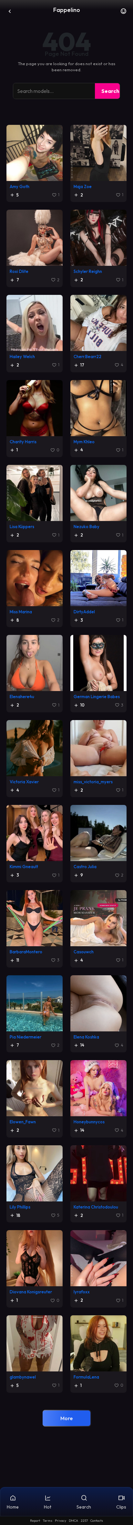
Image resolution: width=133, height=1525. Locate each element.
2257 (84, 1521)
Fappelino (66, 10)
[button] (123, 13)
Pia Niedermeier (25, 1036)
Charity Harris (23, 441)
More (66, 1418)
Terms (47, 1521)
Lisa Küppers (22, 526)
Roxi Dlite (19, 271)
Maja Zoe (83, 186)
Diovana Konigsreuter (31, 1291)
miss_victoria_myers (93, 781)
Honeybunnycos (89, 1121)
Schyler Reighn (88, 271)
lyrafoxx (82, 1291)
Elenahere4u (22, 696)
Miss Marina (21, 611)
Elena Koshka (86, 1036)
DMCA (73, 1521)
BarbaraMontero (26, 951)
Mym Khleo (84, 441)
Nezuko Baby (86, 526)
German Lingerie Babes (97, 696)
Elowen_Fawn (23, 1121)
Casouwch (84, 951)
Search (110, 91)
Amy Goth (19, 186)
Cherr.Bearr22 (87, 356)
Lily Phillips (20, 1206)
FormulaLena (86, 1377)
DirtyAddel (84, 611)
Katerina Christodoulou (96, 1206)
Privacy (60, 1521)
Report (35, 1521)
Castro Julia (85, 866)
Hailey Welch (22, 356)
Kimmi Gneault (24, 866)
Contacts (96, 1521)
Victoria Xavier (24, 781)
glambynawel (23, 1377)
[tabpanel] (66, 778)
